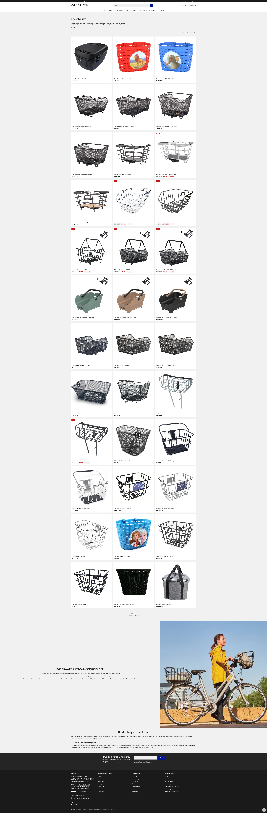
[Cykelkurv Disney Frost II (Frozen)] (133, 534)
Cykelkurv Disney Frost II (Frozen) (122, 556)
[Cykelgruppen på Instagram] (74, 805)
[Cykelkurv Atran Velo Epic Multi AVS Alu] (175, 152)
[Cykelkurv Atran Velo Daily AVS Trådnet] (91, 104)
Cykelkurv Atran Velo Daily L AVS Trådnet (124, 126)
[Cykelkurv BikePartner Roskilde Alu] (133, 486)
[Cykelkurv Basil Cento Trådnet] (133, 343)
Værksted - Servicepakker (172, 791)
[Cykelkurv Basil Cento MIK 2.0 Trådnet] (133, 248)
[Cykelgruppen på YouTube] (76, 805)
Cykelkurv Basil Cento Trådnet (121, 365)
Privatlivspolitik (135, 781)
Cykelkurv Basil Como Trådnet (79, 413)
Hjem (72, 15)
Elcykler (100, 779)
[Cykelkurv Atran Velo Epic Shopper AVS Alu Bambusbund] (91, 200)
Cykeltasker (101, 791)
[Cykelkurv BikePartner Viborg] (91, 534)
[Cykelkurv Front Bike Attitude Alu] (175, 534)
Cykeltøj (100, 789)
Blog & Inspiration (169, 781)
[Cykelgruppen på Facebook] (71, 805)
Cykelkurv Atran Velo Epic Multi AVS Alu (166, 174)
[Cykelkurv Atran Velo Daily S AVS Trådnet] (91, 152)
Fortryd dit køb (135, 789)
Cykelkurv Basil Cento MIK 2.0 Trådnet (123, 270)
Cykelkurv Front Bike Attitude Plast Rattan (124, 604)
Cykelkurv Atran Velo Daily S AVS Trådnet (82, 174)
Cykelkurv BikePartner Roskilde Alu (122, 508)
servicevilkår (107, 809)
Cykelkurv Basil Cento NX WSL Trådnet (81, 365)
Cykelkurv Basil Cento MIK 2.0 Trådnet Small (167, 270)
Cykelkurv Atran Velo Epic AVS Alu (122, 174)
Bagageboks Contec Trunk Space (80, 78)
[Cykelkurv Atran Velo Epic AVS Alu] (133, 152)
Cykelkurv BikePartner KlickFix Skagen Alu (166, 461)
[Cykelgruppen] (79, 6)
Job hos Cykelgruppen (171, 789)
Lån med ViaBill (135, 784)
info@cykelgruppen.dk (79, 795)
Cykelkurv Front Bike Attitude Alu (164, 556)
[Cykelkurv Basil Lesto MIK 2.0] (133, 391)
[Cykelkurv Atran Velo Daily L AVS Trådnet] (133, 104)
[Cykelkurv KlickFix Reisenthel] (175, 582)
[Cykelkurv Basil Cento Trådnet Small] (175, 343)
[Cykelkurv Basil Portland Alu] (175, 391)
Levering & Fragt (136, 786)
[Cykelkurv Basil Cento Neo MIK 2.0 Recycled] (91, 295)
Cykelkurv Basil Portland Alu (163, 413)
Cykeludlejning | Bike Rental (172, 786)
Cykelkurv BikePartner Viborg (79, 556)
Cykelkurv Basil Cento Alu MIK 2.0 (80, 270)
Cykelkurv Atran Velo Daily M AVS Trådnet (166, 126)
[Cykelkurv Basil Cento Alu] (133, 200)
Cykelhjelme (101, 784)
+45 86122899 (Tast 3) (84, 785)
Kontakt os (134, 776)
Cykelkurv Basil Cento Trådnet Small (165, 365)
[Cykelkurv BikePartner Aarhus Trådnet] (133, 439)
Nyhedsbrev (168, 779)
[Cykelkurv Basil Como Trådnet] (91, 391)
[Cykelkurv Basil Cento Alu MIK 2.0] (91, 248)
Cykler (99, 776)
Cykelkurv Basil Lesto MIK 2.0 (121, 413)
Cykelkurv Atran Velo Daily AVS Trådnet (81, 126)
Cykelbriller (101, 786)
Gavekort (167, 794)
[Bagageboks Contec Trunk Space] (91, 56)
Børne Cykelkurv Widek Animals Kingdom (124, 78)
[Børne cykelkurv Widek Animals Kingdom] (175, 56)
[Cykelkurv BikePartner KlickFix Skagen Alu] (175, 439)
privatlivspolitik (99, 809)
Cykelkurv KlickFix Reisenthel (163, 604)
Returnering (135, 791)
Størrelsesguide (169, 784)
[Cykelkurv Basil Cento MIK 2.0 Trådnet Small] (175, 248)
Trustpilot (83, 791)
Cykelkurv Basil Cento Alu (120, 222)
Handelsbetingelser (137, 779)
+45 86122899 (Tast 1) (83, 786)
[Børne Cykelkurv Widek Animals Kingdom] (133, 56)
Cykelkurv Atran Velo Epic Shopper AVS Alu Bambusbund (86, 222)
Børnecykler (101, 781)
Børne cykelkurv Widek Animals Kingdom (166, 78)
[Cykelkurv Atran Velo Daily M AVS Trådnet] (175, 104)
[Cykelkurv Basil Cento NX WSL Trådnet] (91, 343)
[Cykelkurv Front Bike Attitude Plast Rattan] (133, 582)
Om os (167, 776)
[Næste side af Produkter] (137, 612)
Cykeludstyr (101, 794)
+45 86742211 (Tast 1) (85, 788)
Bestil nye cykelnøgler (137, 794)
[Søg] (151, 5)
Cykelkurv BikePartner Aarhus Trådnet (123, 461)
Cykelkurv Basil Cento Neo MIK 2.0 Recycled (83, 317)
